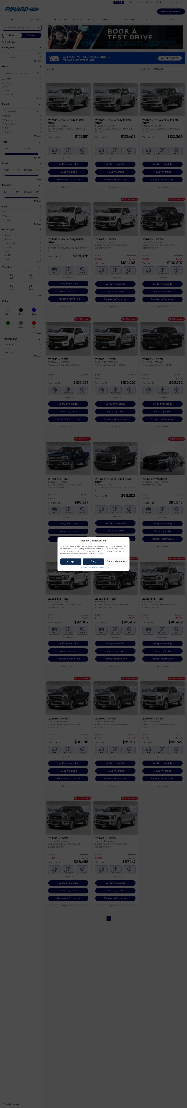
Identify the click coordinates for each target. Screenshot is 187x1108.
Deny (93, 561)
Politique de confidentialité (98, 567)
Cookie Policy (82, 567)
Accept (71, 561)
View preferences (116, 561)
